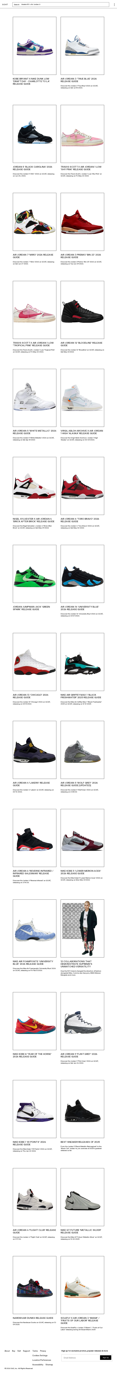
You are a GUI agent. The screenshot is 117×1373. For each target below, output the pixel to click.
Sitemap (49, 1365)
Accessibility (37, 1365)
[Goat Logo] (5, 4)
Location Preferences (41, 1360)
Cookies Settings (40, 1356)
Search (39, 4)
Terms (35, 1351)
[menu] (114, 5)
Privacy (43, 1351)
